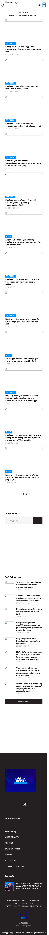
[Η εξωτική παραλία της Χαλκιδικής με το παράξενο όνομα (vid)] (9, 642)
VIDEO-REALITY (12, 837)
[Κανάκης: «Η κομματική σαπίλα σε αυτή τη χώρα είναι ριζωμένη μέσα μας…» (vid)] (23, 460)
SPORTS (9, 855)
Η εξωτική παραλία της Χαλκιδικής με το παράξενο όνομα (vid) (28, 641)
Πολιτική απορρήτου (36, 933)
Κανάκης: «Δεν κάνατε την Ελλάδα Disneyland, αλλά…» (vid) (21, 87)
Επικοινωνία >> (12, 818)
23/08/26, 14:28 (22, 603)
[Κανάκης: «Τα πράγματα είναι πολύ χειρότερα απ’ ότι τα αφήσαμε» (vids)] (23, 265)
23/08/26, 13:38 (22, 678)
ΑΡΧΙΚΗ (22, 12)
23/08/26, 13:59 (22, 646)
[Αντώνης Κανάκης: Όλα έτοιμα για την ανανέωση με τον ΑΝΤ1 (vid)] (23, 344)
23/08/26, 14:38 (22, 590)
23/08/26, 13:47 (22, 662)
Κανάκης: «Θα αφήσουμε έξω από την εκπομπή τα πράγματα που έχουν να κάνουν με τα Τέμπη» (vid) (23, 437)
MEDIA (8, 236)
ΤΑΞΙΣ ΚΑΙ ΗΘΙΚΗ (12, 849)
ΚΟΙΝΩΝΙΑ (10, 197)
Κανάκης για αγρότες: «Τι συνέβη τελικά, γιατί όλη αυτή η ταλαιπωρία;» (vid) (21, 202)
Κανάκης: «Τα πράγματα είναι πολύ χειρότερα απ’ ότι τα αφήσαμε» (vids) (22, 281)
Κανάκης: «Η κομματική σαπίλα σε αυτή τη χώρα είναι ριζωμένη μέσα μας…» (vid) (22, 477)
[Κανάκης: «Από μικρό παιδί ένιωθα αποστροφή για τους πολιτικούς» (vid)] (23, 304)
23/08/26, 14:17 (22, 617)
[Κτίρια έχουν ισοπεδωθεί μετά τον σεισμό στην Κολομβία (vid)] (9, 612)
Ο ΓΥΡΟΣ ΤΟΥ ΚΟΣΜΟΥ (15, 866)
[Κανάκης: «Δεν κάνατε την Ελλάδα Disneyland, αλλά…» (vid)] (23, 72)
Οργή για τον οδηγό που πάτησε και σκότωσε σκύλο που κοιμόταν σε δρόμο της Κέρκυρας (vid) (28, 671)
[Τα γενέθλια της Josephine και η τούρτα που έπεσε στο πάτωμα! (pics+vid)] (9, 585)
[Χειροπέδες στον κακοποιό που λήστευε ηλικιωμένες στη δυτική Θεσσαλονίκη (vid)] (9, 599)
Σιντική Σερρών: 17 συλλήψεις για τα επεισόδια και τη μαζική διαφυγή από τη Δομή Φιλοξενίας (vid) (29, 687)
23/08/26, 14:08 (22, 632)
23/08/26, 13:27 (22, 694)
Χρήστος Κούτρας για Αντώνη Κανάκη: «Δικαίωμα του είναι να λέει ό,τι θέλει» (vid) (23, 242)
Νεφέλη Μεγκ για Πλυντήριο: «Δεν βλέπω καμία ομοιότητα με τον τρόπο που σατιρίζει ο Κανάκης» (21, 398)
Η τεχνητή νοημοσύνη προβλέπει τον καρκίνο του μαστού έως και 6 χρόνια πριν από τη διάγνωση (29, 626)
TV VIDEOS (10, 43)
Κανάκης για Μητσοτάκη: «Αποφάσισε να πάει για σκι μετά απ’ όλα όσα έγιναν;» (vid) (23, 163)
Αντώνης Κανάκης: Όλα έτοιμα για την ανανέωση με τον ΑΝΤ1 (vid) (21, 359)
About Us (20, 933)
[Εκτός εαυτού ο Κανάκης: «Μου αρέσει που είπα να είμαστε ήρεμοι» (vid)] (23, 32)
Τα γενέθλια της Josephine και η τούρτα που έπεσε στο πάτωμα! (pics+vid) (29, 585)
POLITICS (9, 843)
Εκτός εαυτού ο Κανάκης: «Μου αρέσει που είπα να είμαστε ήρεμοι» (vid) (23, 49)
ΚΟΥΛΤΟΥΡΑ (10, 860)
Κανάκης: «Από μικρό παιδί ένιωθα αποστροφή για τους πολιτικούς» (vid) (22, 321)
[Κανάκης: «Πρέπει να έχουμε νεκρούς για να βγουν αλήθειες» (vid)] (23, 109)
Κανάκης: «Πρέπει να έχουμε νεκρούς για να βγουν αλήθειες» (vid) (23, 124)
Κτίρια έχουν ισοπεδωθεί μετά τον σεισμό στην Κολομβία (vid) (29, 612)
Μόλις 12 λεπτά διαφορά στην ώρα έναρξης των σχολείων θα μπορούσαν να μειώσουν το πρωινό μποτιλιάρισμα (29, 655)
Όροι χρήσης (7, 933)
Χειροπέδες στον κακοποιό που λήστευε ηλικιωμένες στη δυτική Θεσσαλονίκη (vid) (29, 598)
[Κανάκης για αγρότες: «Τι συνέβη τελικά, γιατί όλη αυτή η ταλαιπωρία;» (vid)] (23, 185)
